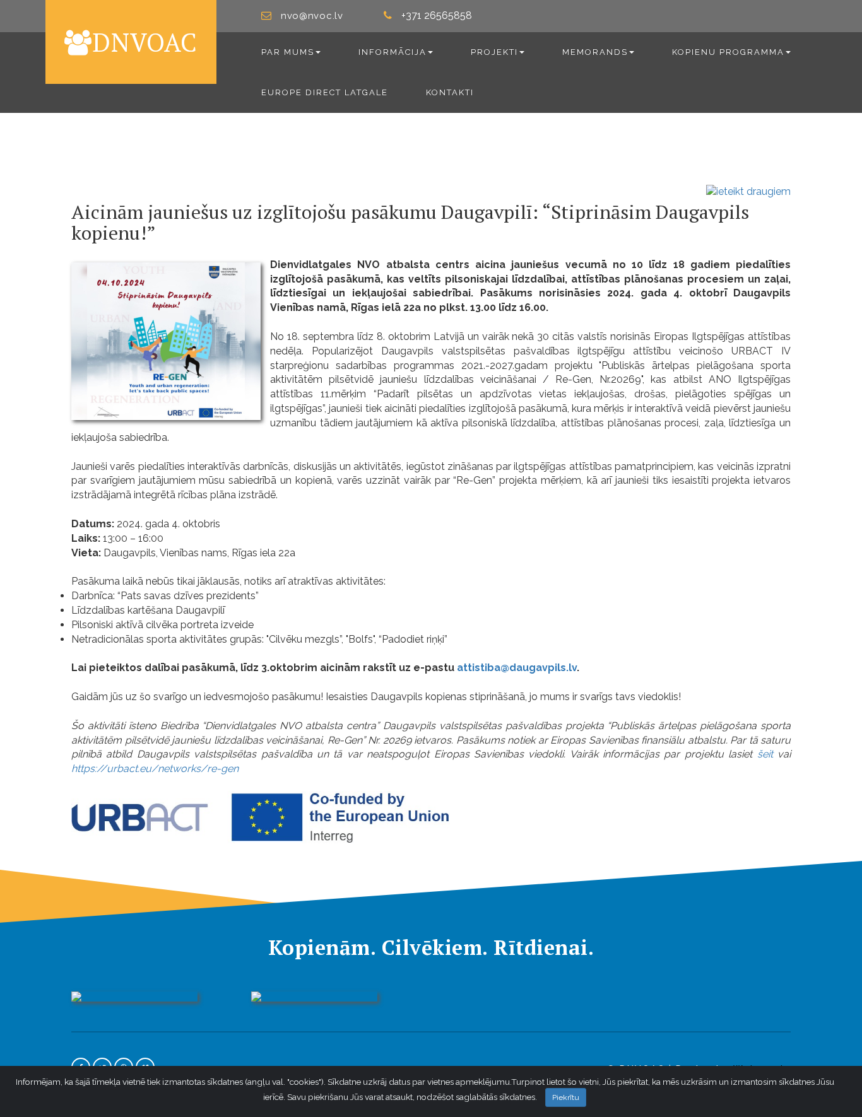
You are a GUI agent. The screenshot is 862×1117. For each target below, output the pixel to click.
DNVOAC (145, 42)
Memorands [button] (595, 52)
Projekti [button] (494, 52)
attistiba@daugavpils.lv (517, 668)
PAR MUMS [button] (287, 52)
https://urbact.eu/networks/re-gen (155, 769)
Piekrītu (565, 1097)
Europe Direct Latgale (324, 92)
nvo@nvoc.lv (312, 15)
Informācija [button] (392, 52)
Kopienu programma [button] (728, 52)
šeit (765, 754)
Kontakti (450, 92)
